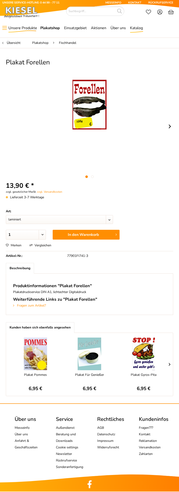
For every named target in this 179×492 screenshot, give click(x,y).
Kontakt (144, 434)
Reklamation (148, 441)
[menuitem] (148, 12)
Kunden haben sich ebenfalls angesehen (40, 327)
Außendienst (65, 428)
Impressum (105, 441)
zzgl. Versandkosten (49, 192)
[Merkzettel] (148, 12)
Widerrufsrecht (108, 447)
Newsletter (64, 454)
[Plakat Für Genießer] (89, 354)
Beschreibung (20, 268)
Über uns (21, 434)
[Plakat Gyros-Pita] (143, 354)
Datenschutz (106, 434)
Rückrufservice (66, 460)
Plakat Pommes (35, 375)
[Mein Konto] (160, 12)
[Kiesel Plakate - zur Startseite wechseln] (21, 12)
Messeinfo (22, 428)
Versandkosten (150, 447)
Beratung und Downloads (66, 437)
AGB (100, 428)
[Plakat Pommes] (35, 354)
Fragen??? (146, 428)
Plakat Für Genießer (89, 375)
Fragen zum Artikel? (31, 305)
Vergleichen (42, 245)
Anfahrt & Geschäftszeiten (26, 444)
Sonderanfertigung (69, 467)
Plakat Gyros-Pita (143, 375)
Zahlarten (146, 454)
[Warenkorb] (171, 12)
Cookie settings (67, 447)
